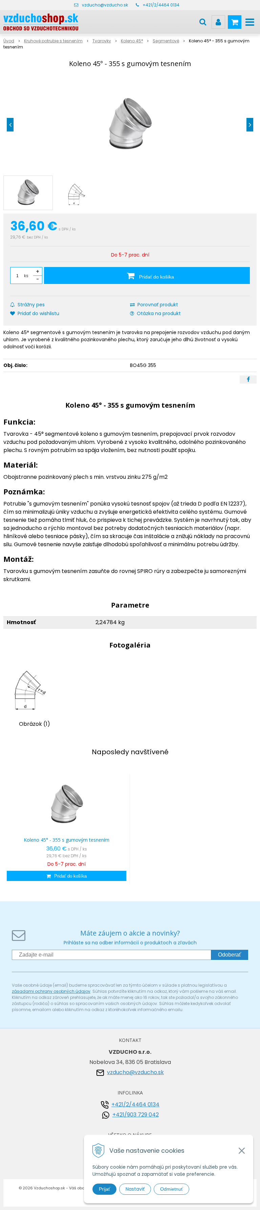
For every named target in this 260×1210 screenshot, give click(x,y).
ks (26, 276)
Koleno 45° (132, 41)
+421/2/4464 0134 (161, 5)
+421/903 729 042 (135, 1115)
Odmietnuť (171, 1189)
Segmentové (166, 41)
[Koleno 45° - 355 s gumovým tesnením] (130, 124)
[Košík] (234, 22)
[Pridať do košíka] (66, 876)
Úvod (8, 41)
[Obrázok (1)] (34, 687)
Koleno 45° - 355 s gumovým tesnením (66, 840)
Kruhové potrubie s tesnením (53, 41)
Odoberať (229, 955)
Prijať (104, 1189)
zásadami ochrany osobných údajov (51, 991)
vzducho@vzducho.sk (105, 5)
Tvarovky (101, 41)
